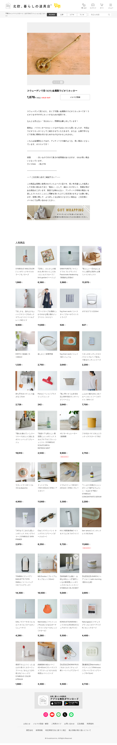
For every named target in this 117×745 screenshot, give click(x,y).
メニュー (110, 8)
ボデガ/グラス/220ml (90, 311)
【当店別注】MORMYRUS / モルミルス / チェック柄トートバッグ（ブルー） (69, 667)
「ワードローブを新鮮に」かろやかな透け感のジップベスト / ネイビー (47, 314)
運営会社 (29, 730)
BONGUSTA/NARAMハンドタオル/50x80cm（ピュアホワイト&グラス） (69, 625)
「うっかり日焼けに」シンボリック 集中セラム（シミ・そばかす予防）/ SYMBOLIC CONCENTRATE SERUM (91, 491)
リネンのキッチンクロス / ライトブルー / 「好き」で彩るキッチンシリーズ (91, 357)
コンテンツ (93, 8)
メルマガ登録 (75, 97)
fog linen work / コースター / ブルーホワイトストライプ (69, 314)
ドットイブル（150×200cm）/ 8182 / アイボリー (47, 488)
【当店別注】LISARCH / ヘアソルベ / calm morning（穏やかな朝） (91, 579)
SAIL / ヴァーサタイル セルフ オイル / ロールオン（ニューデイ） (25, 625)
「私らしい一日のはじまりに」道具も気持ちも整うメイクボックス (91, 272)
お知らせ (26, 724)
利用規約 (90, 724)
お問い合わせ (69, 724)
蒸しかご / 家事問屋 (45, 354)
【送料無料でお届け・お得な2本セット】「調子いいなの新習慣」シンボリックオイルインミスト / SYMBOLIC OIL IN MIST (69, 582)
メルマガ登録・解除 (40, 724)
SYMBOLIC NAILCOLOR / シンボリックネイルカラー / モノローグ (25, 272)
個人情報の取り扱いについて (80, 730)
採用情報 (39, 730)
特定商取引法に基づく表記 (55, 730)
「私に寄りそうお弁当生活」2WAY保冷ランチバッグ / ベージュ (69, 397)
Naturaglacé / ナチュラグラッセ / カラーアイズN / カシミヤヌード (91, 625)
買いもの (83, 8)
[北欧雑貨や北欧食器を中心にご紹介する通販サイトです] (32, 5)
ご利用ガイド (56, 724)
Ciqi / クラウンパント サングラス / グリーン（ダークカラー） (47, 533)
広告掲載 (80, 724)
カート (102, 8)
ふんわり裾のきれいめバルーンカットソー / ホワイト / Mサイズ (91, 397)
